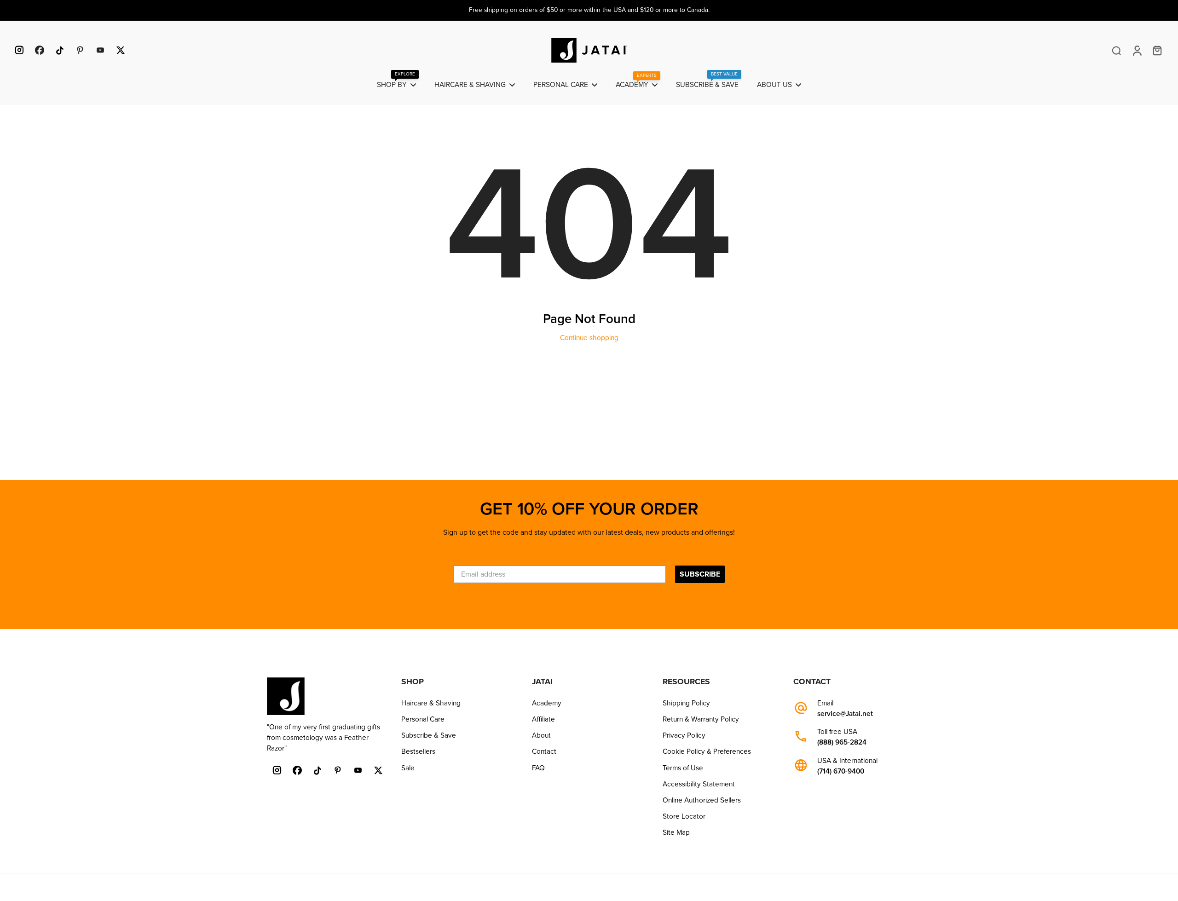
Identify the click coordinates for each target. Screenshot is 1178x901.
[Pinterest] (80, 50)
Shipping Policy (686, 703)
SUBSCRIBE (700, 574)
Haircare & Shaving (431, 703)
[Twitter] (120, 50)
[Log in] (1136, 50)
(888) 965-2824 (841, 742)
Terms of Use (683, 768)
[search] (1116, 50)
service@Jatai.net (845, 714)
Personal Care (423, 719)
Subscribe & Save (428, 735)
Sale (408, 768)
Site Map (676, 832)
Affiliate (543, 719)
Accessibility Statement (699, 784)
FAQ (538, 768)
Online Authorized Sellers (702, 800)
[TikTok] (60, 50)
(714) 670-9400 (840, 771)
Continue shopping (589, 338)
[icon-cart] (1157, 50)
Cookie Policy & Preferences (707, 751)
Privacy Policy (684, 735)
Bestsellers (418, 751)
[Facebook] (39, 50)
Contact (544, 751)
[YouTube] (100, 50)
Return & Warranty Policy (701, 719)
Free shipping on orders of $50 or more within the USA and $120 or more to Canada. (589, 10)
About (541, 735)
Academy (546, 703)
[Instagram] (19, 50)
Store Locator (684, 816)
